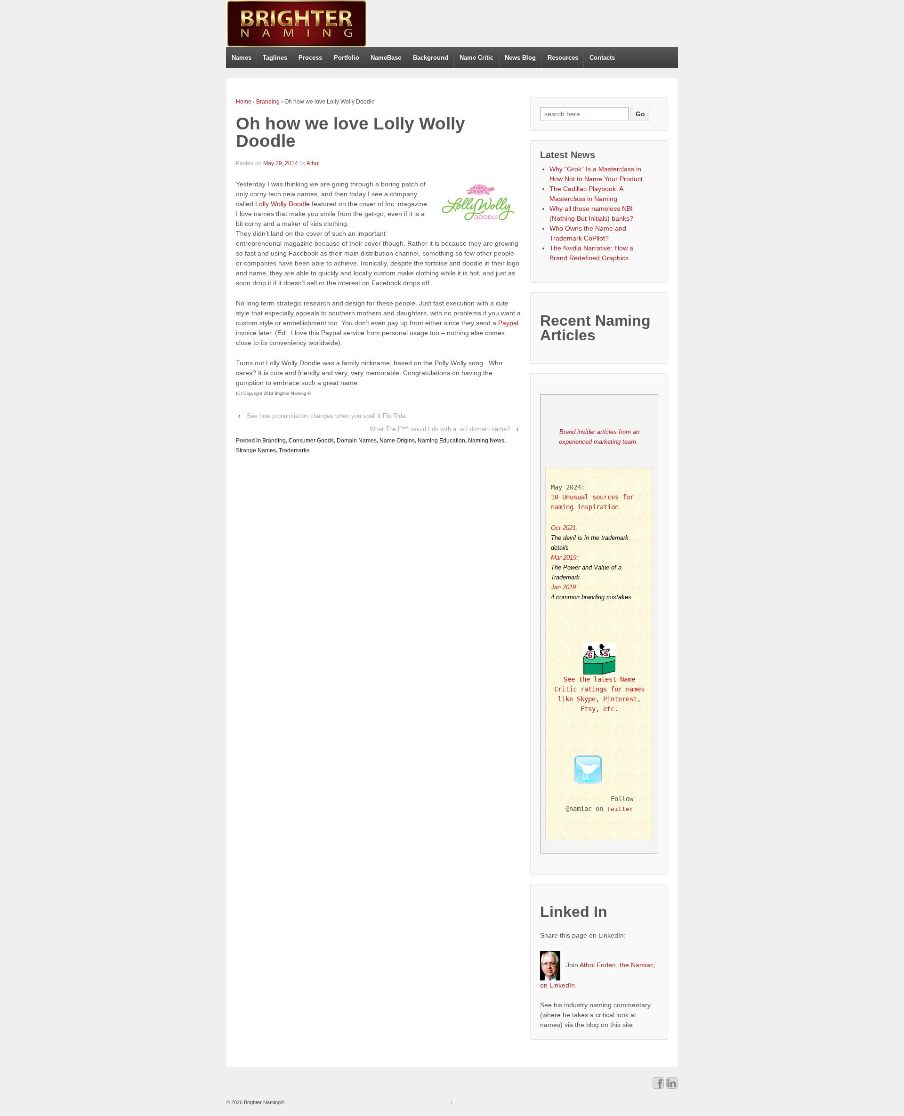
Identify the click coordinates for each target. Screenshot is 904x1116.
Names (241, 57)
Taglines (275, 57)
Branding (268, 101)
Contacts (602, 57)
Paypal (508, 323)
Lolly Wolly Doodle (282, 204)
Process (310, 57)
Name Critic (476, 57)
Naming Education (441, 440)
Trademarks (294, 450)
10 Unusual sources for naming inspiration (594, 502)
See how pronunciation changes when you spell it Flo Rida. (327, 415)
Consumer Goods (311, 440)
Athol (313, 163)
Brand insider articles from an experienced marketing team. (600, 436)
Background (430, 57)
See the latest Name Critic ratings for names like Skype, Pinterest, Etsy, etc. (600, 694)
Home (243, 101)
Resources (563, 57)
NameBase (386, 57)
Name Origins (397, 440)
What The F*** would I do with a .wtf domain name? (440, 429)
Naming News (486, 440)
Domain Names (357, 440)
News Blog (520, 57)
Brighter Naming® (263, 1102)
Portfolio (346, 57)
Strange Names (256, 450)
